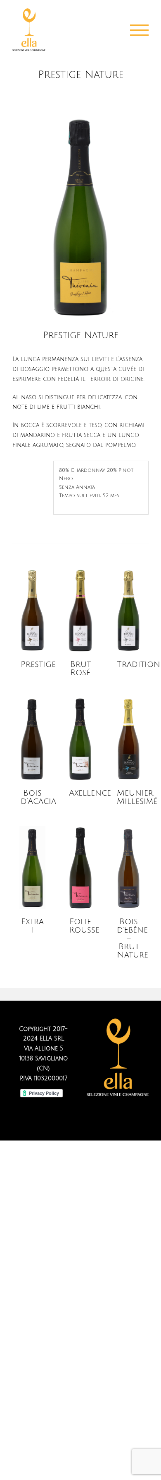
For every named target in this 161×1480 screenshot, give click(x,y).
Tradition (138, 664)
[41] (80, 116)
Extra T (32, 926)
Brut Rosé (80, 668)
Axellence (90, 793)
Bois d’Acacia (38, 797)
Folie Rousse (84, 926)
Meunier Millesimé (137, 797)
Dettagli (32, 611)
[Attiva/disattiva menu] (139, 30)
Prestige (38, 664)
